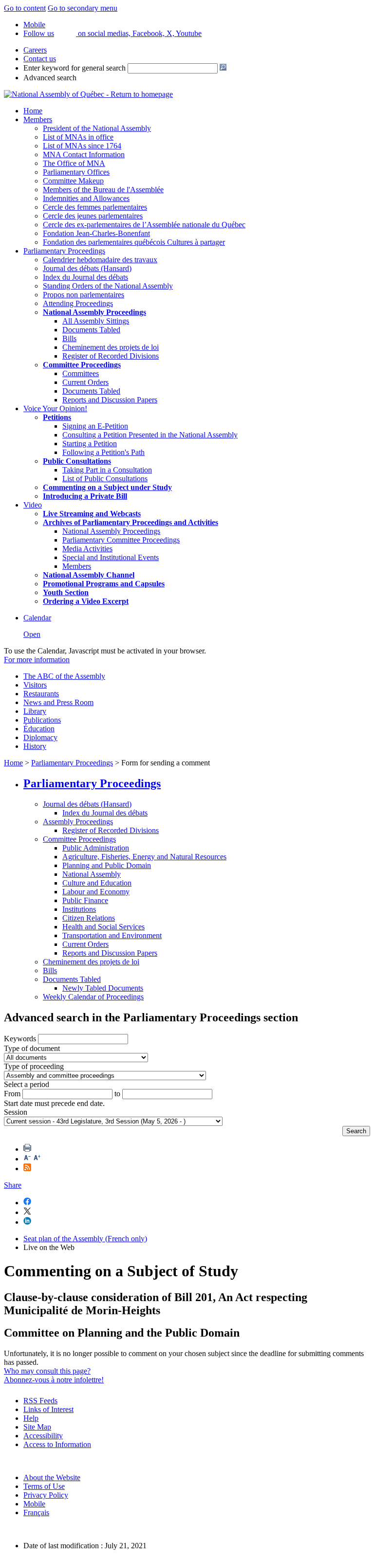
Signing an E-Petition (95, 426)
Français (36, 1512)
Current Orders (85, 382)
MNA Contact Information (84, 154)
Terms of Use (44, 1486)
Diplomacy (40, 737)
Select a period (26, 1084)
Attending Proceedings (78, 303)
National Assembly (91, 874)
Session (15, 1112)
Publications (42, 720)
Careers (35, 50)
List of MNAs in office (78, 137)
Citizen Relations (88, 918)
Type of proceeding (34, 1066)
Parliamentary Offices (76, 172)
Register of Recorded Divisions (110, 356)
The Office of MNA (74, 163)
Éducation (39, 729)
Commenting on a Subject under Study (107, 487)
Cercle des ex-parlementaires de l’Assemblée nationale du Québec (144, 224)
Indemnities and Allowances (86, 198)
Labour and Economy (96, 892)
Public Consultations (77, 461)
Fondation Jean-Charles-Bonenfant (96, 233)
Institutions (79, 909)
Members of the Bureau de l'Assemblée (103, 189)
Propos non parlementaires (83, 294)
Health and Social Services (103, 927)
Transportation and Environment (112, 935)
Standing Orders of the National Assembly (108, 286)
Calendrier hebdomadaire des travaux (100, 259)
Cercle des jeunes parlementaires (93, 216)
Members (37, 119)
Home (32, 111)
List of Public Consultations (105, 478)
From (12, 1093)
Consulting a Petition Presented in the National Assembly (150, 435)
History (34, 746)
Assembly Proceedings (78, 821)
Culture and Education (96, 883)
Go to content (25, 8)
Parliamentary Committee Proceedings (121, 540)
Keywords (20, 1038)
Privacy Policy (45, 1495)
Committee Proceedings (82, 365)
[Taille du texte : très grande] (37, 1159)
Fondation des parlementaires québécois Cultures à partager (134, 242)
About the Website (51, 1477)
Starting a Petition (89, 443)
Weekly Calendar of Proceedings (93, 997)
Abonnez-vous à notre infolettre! (54, 1380)
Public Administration (95, 848)
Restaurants (41, 693)
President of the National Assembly (97, 128)
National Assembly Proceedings (111, 531)
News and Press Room (58, 702)
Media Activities (87, 548)
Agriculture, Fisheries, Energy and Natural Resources (144, 856)
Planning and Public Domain (106, 865)
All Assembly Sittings (95, 321)
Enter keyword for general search (74, 68)
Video (32, 505)
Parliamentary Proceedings (64, 251)
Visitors (35, 685)
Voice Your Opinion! (55, 408)
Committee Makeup (73, 181)
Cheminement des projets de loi (110, 347)
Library (34, 711)
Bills (69, 338)
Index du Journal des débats (85, 277)
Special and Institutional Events (110, 557)
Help (30, 1418)
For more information (37, 659)
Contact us (39, 58)
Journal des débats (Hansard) (87, 268)
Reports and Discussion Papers (109, 400)
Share (12, 1185)
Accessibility (43, 1435)
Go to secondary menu (82, 8)
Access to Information (57, 1444)
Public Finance (85, 900)
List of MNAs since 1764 (82, 146)
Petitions (57, 417)
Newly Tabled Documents (102, 988)
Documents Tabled (91, 330)
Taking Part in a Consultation (107, 470)
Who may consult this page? (47, 1371)
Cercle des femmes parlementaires (95, 207)
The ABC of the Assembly (64, 676)
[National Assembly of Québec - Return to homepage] (88, 94)
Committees (80, 373)
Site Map (37, 1427)
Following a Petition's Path (103, 452)
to (117, 1093)
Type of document (32, 1048)
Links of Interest (48, 1409)
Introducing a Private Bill (85, 496)
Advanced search (49, 77)
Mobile (34, 1504)
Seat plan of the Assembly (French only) (85, 1238)
